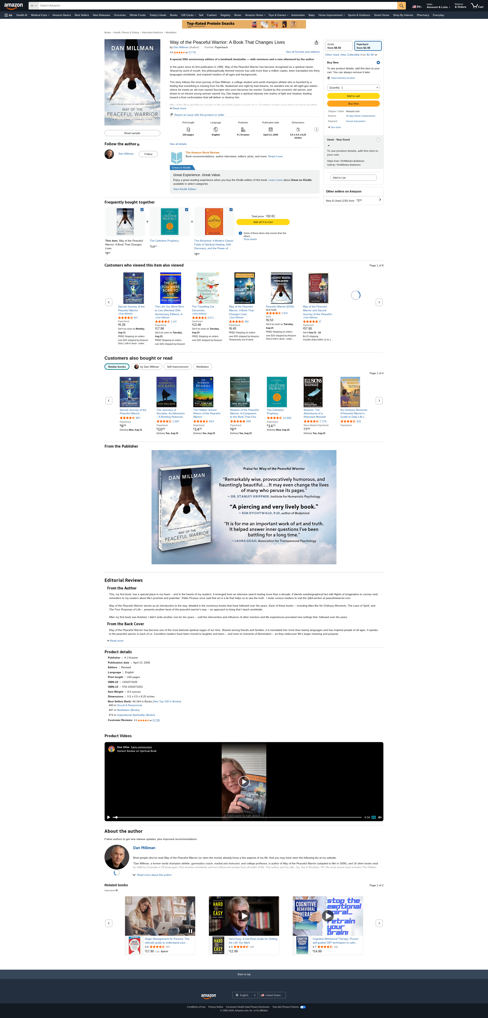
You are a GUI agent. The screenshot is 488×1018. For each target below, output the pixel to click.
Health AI (21, 15)
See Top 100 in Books (167, 701)
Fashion (212, 15)
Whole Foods (138, 15)
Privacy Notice (215, 1007)
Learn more (276, 179)
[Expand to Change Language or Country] (421, 7)
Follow (148, 154)
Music (237, 15)
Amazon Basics (61, 15)
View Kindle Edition (184, 189)
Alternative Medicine (152, 32)
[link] (169, 221)
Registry (225, 15)
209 (248, 421)
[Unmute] (380, 817)
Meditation (171, 32)
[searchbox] (218, 5)
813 (211, 421)
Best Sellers (82, 15)
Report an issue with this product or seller (199, 114)
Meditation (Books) (128, 709)
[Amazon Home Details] (265, 15)
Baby (312, 15)
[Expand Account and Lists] (449, 7)
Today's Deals (157, 15)
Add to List (339, 177)
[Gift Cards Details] (195, 15)
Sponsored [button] (109, 890)
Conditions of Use (196, 1007)
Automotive (298, 15)
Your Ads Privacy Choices (285, 1007)
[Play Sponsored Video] (244, 916)
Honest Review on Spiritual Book (137, 750)
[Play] (108, 817)
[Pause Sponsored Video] (190, 931)
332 (358, 421)
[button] (8, 15)
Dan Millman (181, 47)
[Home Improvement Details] (344, 15)
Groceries (120, 15)
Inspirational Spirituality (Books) (136, 714)
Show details (250, 239)
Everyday (438, 15)
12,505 (287, 417)
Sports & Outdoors (359, 15)
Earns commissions (141, 747)
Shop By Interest (403, 15)
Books (173, 15)
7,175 (323, 421)
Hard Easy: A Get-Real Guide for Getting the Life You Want (253, 940)
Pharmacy (423, 15)
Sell (201, 15)
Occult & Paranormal (129, 705)
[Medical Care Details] (49, 15)
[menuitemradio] (374, 817)
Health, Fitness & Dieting (126, 32)
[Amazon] (14, 5)
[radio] (339, 46)
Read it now (275, 156)
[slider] (237, 817)
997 (138, 417)
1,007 (176, 421)
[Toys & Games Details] (287, 15)
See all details (178, 143)
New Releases (101, 15)
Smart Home (381, 15)
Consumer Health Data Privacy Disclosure (248, 1007)
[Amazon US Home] (208, 997)
